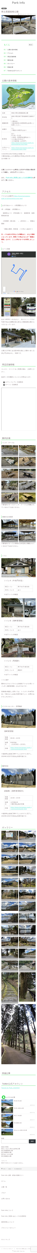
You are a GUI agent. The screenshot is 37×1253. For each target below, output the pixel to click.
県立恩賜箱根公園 (7, 1150)
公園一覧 (4, 1187)
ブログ (3, 1193)
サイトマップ (5, 1239)
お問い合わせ (5, 1198)
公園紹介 (4, 8)
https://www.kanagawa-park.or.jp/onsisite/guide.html (21, 748)
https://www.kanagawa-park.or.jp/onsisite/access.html (22, 143)
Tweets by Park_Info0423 (10, 1088)
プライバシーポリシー (8, 1228)
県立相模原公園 (6, 1156)
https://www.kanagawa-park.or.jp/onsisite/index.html (22, 148)
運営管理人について (7, 1222)
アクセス (10, 53)
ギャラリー (11, 63)
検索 (2, 1138)
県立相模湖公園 (6, 1152)
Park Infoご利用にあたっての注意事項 (19, 177)
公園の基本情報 (13, 49)
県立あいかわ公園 (7, 1154)
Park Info (18, 2)
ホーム (3, 1181)
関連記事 (10, 67)
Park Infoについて (7, 1210)
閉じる (30, 44)
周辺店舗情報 (12, 56)
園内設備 (10, 60)
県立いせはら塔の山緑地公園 (10, 1148)
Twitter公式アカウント (15, 70)
